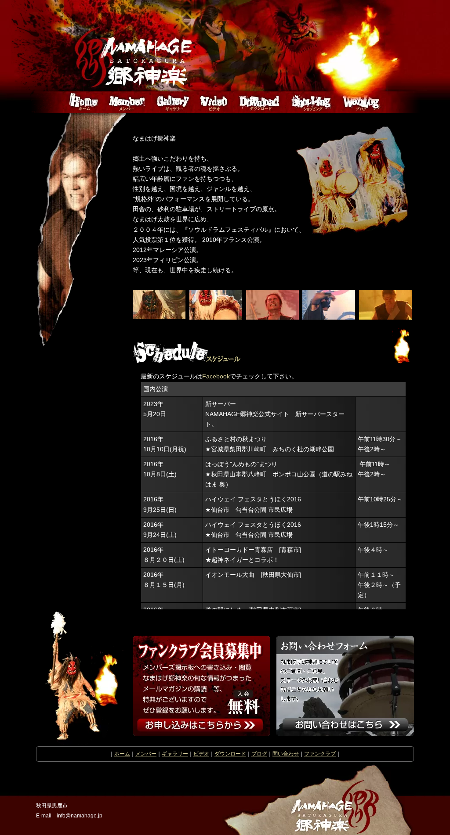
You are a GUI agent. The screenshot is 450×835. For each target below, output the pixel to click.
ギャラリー (175, 754)
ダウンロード (230, 754)
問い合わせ (285, 754)
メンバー (145, 754)
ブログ (259, 754)
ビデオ (201, 754)
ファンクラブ (320, 754)
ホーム (122, 754)
